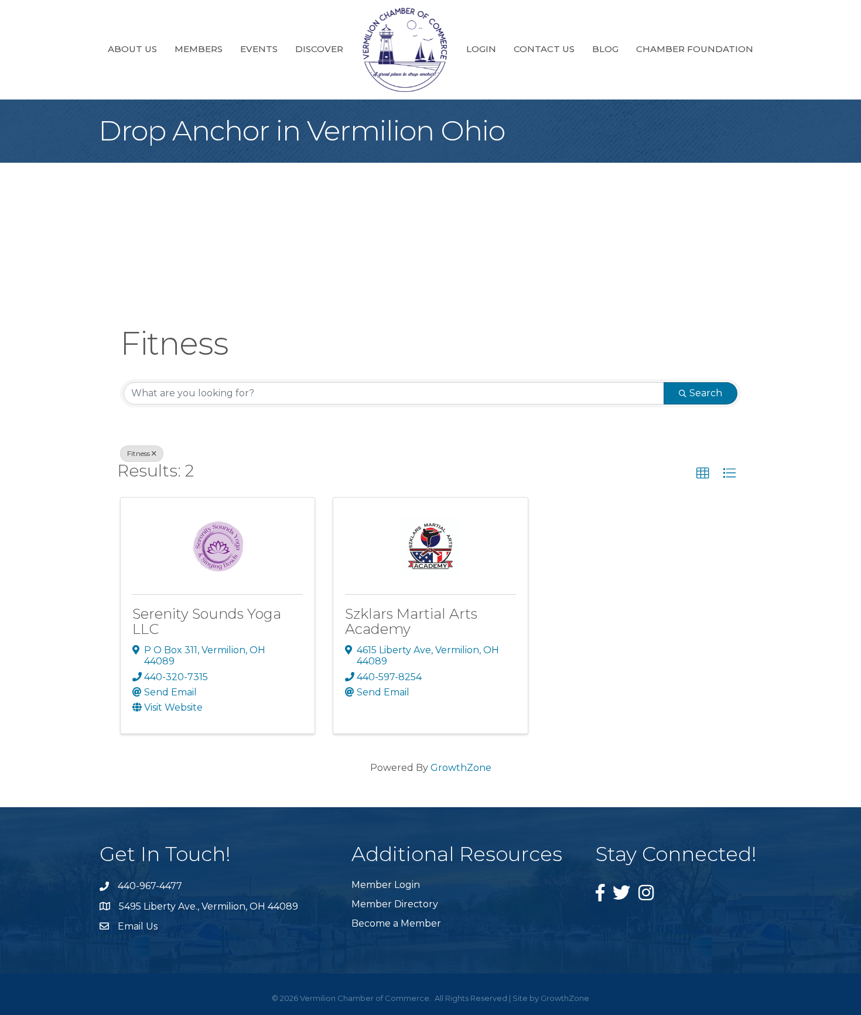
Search (705, 393)
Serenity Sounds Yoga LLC (206, 621)
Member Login (385, 884)
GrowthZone (460, 767)
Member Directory (394, 904)
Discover (319, 48)
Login (481, 48)
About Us (132, 48)
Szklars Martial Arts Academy (411, 621)
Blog (605, 48)
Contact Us (544, 48)
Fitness (138, 453)
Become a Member (396, 923)
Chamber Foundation (694, 48)
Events (259, 48)
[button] (703, 473)
